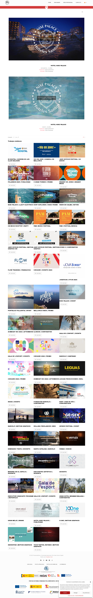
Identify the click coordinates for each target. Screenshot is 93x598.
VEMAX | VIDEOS (65, 449)
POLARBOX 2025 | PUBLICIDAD (19, 182)
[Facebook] (41, 560)
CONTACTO (78, 2)
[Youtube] (46, 560)
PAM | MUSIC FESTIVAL (42, 226)
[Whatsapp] (52, 560)
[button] (90, 582)
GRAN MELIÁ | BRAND (16, 520)
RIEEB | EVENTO (14, 401)
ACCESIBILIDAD (63, 564)
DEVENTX (63, 471)
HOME (49, 2)
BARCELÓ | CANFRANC (67, 356)
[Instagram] (43, 560)
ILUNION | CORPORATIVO (43, 331)
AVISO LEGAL (29, 564)
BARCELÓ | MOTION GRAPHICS (19, 426)
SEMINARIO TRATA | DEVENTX (19, 449)
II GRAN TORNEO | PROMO (43, 182)
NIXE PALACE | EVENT (67, 301)
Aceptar (65, 592)
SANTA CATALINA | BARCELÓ (44, 449)
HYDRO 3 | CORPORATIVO (68, 247)
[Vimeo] (49, 560)
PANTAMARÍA (57, 2)
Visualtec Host (49, 557)
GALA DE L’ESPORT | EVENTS (70, 333)
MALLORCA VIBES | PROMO (43, 310)
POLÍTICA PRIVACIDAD (79, 595)
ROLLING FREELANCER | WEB (45, 426)
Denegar (75, 592)
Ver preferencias (86, 592)
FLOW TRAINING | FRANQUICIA (19, 270)
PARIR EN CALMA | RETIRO (69, 204)
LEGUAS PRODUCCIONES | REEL (71, 379)
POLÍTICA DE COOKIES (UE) (52, 564)
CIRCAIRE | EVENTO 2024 (43, 270)
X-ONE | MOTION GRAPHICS (69, 520)
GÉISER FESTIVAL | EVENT (69, 426)
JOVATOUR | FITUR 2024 (68, 279)
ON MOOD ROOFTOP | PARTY (18, 226)
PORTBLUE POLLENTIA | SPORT (19, 310)
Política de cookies (71, 595)
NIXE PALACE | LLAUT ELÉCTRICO (20, 204)
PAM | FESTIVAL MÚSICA (68, 226)
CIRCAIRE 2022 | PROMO (42, 356)
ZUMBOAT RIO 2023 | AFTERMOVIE (20, 331)
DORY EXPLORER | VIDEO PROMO (46, 204)
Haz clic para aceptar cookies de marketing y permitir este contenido (46, 39)
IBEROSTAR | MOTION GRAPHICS (20, 545)
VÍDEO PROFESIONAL (68, 2)
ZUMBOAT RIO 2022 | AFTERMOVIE (46, 379)
